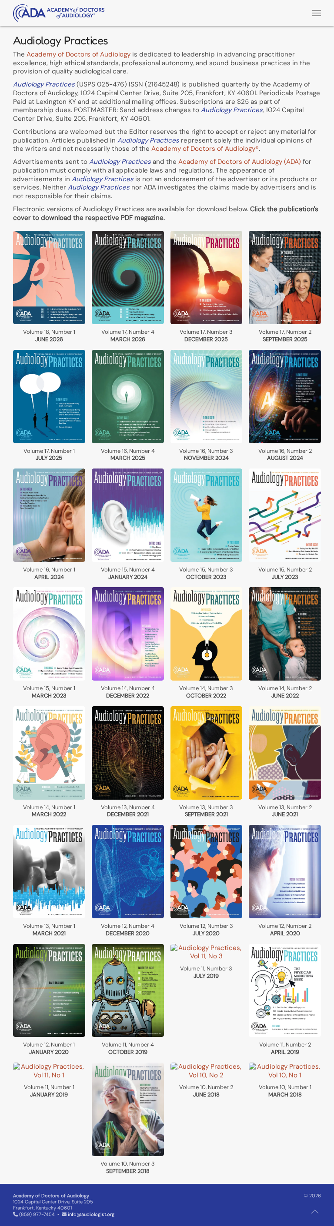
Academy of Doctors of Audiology (78, 54)
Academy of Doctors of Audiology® (205, 148)
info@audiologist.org (91, 1214)
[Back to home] (58, 13)
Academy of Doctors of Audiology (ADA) (239, 161)
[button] (316, 13)
